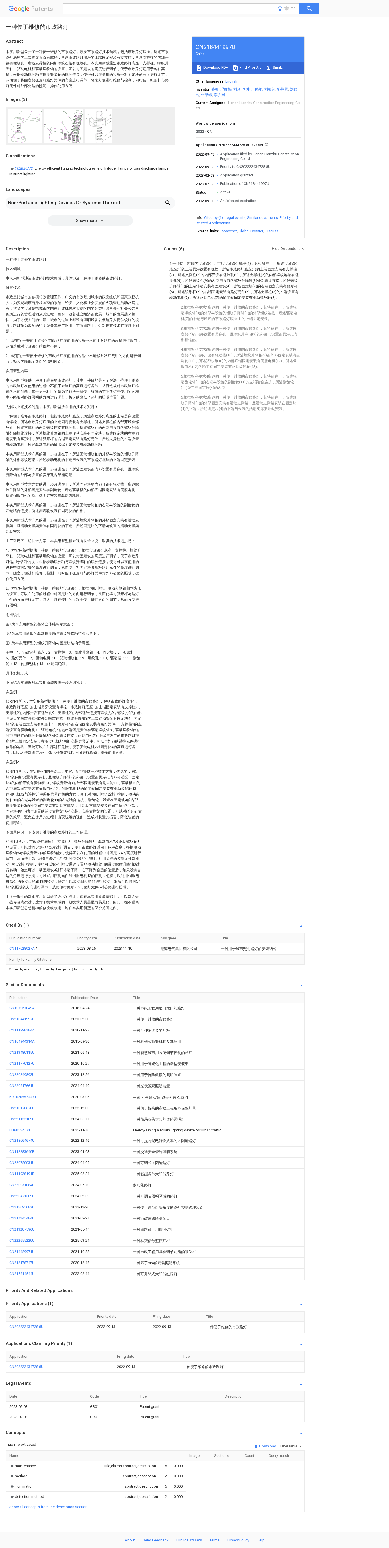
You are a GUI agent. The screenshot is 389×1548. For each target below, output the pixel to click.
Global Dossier (251, 231)
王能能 (257, 89)
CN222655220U (22, 1240)
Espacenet (228, 231)
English (231, 81)
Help (261, 1540)
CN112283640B (21, 1151)
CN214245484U (22, 1218)
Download (267, 1446)
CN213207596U (22, 1229)
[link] (90, 171)
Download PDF (215, 67)
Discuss (271, 231)
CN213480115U (22, 1052)
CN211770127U (22, 1063)
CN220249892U (22, 1074)
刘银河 (269, 89)
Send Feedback (156, 1540)
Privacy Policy (238, 1540)
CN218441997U (22, 1019)
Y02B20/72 (24, 168)
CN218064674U (22, 1140)
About (130, 1540)
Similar (278, 67)
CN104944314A (22, 1041)
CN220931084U (22, 1185)
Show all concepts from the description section (48, 1507)
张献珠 (206, 95)
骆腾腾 (282, 89)
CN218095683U (22, 1207)
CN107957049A (22, 1008)
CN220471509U (22, 1196)
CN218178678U (22, 1108)
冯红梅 (226, 89)
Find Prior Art (250, 67)
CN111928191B (21, 1174)
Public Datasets (189, 1540)
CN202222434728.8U (26, 1327)
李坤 (246, 89)
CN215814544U (22, 1274)
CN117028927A (22, 948)
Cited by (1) (213, 217)
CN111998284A (22, 1030)
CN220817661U (22, 1086)
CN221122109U (22, 1119)
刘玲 (237, 89)
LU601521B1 (19, 1130)
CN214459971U (22, 1251)
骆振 (215, 89)
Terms (215, 1540)
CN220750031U (22, 1163)
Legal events (235, 217)
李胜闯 (219, 95)
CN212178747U (22, 1263)
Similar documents (262, 217)
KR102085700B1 (22, 1097)
